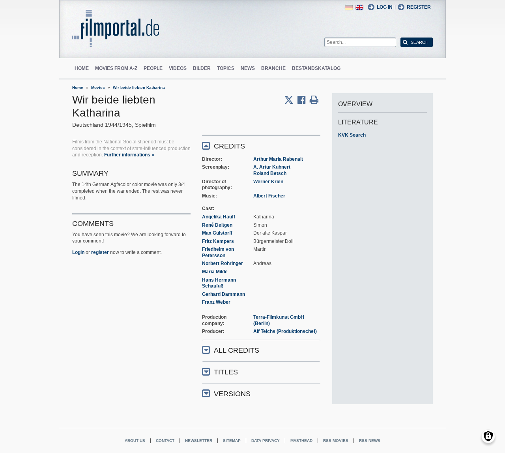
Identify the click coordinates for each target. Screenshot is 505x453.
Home (82, 68)
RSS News (369, 440)
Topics (225, 68)
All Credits (236, 350)
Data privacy (265, 440)
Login (78, 252)
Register (419, 7)
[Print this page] (314, 100)
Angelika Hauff (218, 217)
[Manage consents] (488, 436)
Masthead (301, 440)
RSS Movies (335, 440)
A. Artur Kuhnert (271, 167)
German (348, 7)
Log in (385, 7)
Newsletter (198, 440)
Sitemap (232, 440)
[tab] (261, 145)
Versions (232, 394)
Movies (98, 87)
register (100, 252)
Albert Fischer (269, 196)
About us (135, 440)
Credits (229, 146)
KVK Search (352, 135)
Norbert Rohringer (222, 263)
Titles (226, 372)
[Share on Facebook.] (303, 100)
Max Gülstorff (217, 233)
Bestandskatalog (316, 68)
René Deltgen (217, 225)
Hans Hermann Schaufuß (219, 283)
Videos (178, 68)
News (248, 68)
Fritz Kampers (218, 241)
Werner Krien (268, 181)
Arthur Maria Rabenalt (278, 159)
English (359, 7)
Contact (165, 440)
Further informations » (129, 155)
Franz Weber (216, 302)
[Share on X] (290, 100)
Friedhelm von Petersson (218, 252)
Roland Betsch (269, 173)
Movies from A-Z (116, 68)
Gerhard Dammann (223, 294)
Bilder (202, 68)
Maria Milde (215, 271)
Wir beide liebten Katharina (139, 87)
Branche (273, 68)
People (153, 68)
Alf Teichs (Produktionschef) (285, 331)
